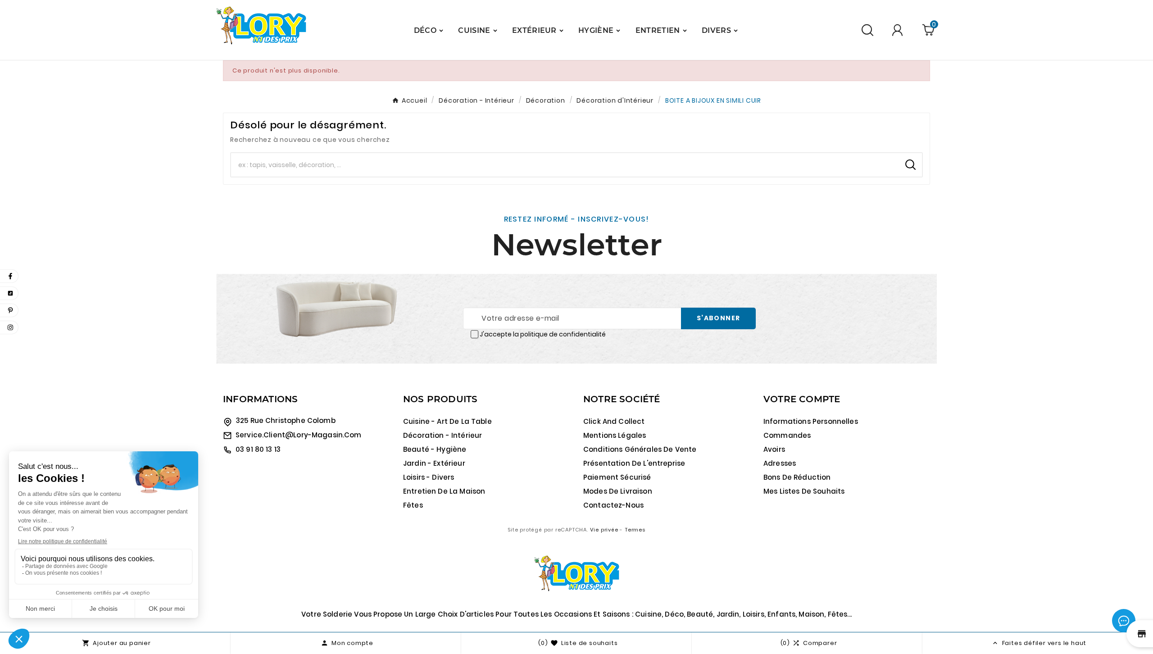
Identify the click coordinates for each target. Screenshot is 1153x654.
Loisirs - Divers (428, 477)
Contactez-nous (613, 505)
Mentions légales (614, 435)
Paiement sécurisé (617, 477)
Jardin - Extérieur (434, 463)
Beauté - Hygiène (434, 449)
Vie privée (604, 529)
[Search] (910, 164)
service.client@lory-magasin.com (299, 435)
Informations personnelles (810, 421)
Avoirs (774, 449)
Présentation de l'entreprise (634, 463)
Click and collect (614, 421)
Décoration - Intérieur (442, 435)
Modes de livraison (617, 491)
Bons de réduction (797, 477)
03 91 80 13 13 (258, 449)
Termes (635, 529)
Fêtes (413, 505)
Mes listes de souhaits (803, 491)
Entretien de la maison (444, 491)
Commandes (787, 435)
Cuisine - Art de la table (447, 421)
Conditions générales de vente (639, 449)
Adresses (779, 463)
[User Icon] (898, 30)
